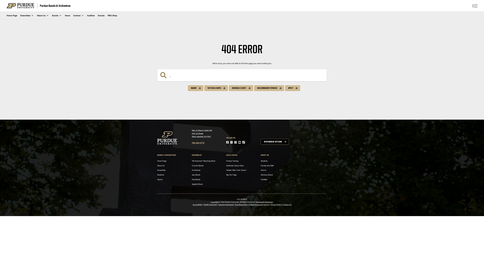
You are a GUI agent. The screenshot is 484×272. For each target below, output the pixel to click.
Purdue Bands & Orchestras (55, 5)
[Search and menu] (474, 6)
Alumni (160, 179)
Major (193, 88)
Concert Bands (197, 165)
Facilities (264, 179)
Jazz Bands (196, 174)
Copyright (215, 202)
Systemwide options (273, 141)
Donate (101, 15)
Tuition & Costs (214, 88)
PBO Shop (112, 15)
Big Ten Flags (231, 174)
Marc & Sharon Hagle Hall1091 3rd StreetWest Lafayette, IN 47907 (202, 133)
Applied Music (197, 184)
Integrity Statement (226, 204)
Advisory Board (267, 174)
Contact (77, 15)
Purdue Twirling (232, 161)
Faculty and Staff (267, 165)
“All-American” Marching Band (203, 161)
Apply (290, 88)
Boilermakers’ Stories (267, 88)
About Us (41, 15)
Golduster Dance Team (235, 165)
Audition (91, 15)
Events (55, 15)
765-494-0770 (198, 142)
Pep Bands (196, 179)
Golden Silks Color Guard (236, 170)
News (67, 15)
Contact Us (287, 204)
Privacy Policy (276, 204)
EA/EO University (210, 204)
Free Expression (241, 204)
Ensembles (25, 15)
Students (160, 174)
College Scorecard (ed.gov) (259, 204)
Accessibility (197, 204)
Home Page (12, 15)
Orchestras (196, 170)
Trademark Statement (264, 202)
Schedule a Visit (239, 88)
